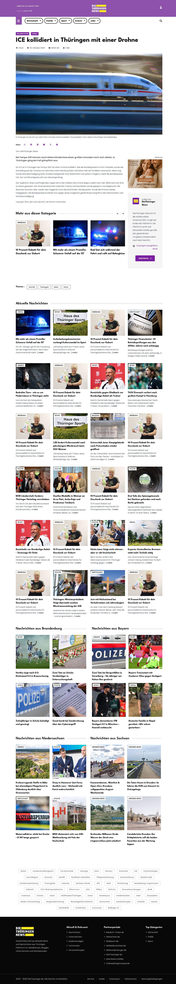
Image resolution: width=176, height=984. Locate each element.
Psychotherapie (151, 871)
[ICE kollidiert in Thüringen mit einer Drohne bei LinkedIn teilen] (37, 144)
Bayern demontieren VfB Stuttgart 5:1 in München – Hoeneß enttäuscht (105, 724)
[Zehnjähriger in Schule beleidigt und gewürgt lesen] (33, 699)
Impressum (114, 979)
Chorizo (40, 895)
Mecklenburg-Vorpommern (146, 883)
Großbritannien (123, 895)
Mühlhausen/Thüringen (71, 895)
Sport (64, 20)
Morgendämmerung (55, 901)
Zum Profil (144, 258)
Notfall (32, 287)
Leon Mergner (32, 877)
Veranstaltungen (77, 950)
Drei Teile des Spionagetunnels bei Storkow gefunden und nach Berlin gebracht (144, 499)
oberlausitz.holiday (115, 959)
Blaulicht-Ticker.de (115, 932)
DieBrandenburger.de (116, 950)
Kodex (102, 979)
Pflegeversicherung (105, 877)
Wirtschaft (32, 20)
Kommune (97, 907)
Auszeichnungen (123, 901)
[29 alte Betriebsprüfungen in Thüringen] (145, 322)
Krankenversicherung (29, 883)
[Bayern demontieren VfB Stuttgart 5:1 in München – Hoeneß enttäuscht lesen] (109, 699)
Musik (150, 889)
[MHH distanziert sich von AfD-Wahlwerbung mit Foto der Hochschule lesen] (69, 813)
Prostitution (81, 907)
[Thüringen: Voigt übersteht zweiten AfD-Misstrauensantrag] (70, 582)
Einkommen (74, 889)
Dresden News (98, 747)
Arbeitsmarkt (146, 877)
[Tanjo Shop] (145, 173)
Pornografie (50, 883)
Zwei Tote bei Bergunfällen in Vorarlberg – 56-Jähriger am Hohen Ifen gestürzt (107, 676)
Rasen (23, 871)
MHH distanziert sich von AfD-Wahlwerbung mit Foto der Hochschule (68, 837)
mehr (41, 352)
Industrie (65, 883)
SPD (98, 883)
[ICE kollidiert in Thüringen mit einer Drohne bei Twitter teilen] (50, 144)
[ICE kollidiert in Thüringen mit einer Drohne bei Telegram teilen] (57, 144)
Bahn (56, 287)
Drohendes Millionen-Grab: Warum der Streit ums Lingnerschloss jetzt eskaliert (106, 837)
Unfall (35, 34)
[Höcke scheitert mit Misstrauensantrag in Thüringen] (108, 532)
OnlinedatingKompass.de (118, 963)
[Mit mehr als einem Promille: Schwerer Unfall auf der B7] (70, 233)
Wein (108, 883)
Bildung (95, 415)
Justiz (57, 637)
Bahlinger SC (113, 907)
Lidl (135, 871)
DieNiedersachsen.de (116, 945)
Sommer (48, 877)
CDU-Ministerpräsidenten (51, 889)
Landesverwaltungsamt (43, 871)
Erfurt (21, 48)
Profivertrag (122, 883)
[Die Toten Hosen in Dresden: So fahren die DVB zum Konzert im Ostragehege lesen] (144, 761)
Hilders (99, 889)
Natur (52, 895)
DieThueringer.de (114, 954)
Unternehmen (75, 937)
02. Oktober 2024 (37, 48)
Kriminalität (64, 907)
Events (78, 20)
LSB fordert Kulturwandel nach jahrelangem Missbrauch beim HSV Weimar (69, 446)
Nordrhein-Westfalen (80, 877)
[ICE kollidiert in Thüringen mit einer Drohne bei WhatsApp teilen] (24, 144)
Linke (138, 895)
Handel (62, 877)
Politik (49, 20)
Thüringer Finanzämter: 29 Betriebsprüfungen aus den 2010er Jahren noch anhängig (143, 342)
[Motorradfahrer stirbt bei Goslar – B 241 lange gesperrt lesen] (33, 813)
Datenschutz (131, 979)
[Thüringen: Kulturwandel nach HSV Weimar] (70, 426)
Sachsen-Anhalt (83, 883)
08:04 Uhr (55, 48)
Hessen (154, 901)
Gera (96, 871)
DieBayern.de (112, 941)
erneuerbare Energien (131, 889)
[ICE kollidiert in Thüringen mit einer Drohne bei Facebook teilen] (31, 144)
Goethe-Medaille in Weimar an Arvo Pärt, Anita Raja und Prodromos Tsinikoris (69, 499)
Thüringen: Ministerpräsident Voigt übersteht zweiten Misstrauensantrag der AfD (68, 602)
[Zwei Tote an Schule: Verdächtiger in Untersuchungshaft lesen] (69, 651)
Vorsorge (84, 871)
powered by (24, 11)
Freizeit (97, 637)
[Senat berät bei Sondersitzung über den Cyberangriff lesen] (69, 699)
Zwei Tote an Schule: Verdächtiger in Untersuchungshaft (63, 676)
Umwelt (20, 365)
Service (90, 979)
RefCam (112, 889)
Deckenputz (104, 895)
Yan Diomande (66, 871)
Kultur (58, 469)
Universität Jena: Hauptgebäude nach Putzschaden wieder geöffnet (107, 446)
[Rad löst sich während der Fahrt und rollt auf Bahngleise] (108, 233)
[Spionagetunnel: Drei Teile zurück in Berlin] (145, 479)
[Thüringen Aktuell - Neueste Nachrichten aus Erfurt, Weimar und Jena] (99, 8)
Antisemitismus (127, 877)
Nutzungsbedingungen (151, 979)
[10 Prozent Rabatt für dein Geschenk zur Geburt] (33, 233)
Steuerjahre (152, 895)
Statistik (141, 901)
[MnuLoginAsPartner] (160, 7)
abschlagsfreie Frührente (82, 901)
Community (74, 945)
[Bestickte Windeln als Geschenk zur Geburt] (108, 322)
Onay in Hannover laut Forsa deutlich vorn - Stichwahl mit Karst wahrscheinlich (67, 786)
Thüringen (44, 287)
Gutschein (123, 871)
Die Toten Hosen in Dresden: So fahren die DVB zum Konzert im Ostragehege (143, 786)
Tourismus (25, 895)
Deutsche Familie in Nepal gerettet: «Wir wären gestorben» (142, 724)
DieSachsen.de (113, 937)
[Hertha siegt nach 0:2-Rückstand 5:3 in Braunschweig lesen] (33, 651)
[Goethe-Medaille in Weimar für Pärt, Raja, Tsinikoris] (70, 479)
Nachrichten (22, 34)
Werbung (21, 222)
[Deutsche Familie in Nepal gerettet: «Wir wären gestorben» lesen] (145, 699)
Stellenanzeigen (76, 941)
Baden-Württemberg (30, 901)
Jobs (92, 20)
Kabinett (30, 889)
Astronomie (104, 901)
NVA (88, 889)
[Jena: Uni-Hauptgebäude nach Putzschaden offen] (108, 426)
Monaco (108, 871)
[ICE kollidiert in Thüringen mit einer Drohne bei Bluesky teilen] (44, 144)
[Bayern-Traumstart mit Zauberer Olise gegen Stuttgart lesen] (145, 651)
